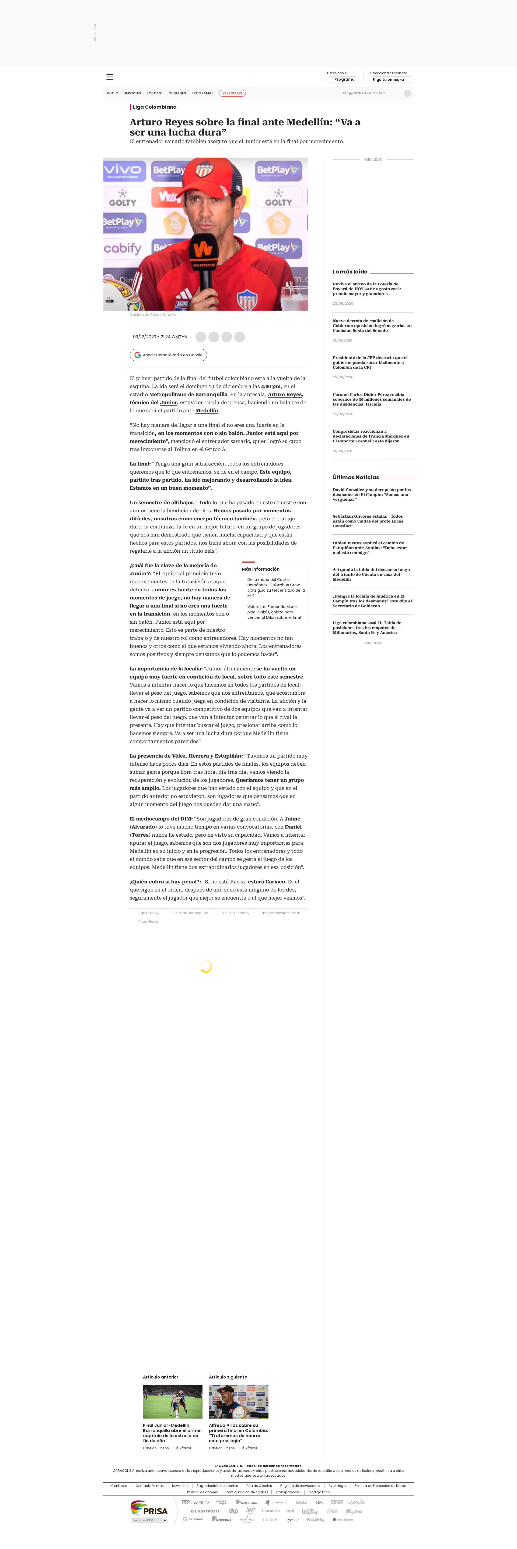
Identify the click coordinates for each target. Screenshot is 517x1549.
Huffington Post (203, 1510)
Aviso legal (338, 1486)
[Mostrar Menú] (109, 76)
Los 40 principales (219, 1502)
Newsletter (396, 93)
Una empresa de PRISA (149, 1507)
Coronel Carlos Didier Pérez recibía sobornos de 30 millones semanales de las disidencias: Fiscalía (372, 399)
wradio (248, 1510)
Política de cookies (202, 1492)
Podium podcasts (245, 1518)
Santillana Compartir (274, 1502)
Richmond (193, 1518)
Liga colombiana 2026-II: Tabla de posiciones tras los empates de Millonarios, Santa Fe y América (367, 628)
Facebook (200, 337)
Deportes (132, 93)
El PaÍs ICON (268, 1518)
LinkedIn (226, 337)
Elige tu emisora (388, 79)
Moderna (220, 1518)
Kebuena (353, 1510)
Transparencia (288, 1492)
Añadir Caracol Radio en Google (172, 355)
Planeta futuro (331, 1510)
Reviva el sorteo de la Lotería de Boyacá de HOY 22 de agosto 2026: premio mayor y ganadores (367, 289)
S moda (291, 1518)
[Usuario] (407, 93)
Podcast (154, 93)
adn (336, 1502)
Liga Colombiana (155, 107)
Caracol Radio (259, 77)
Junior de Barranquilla (190, 913)
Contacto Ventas (149, 1486)
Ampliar (297, 168)
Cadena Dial (289, 1510)
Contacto (119, 1486)
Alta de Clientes (259, 1486)
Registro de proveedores (300, 1486)
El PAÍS (195, 1502)
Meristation (342, 1518)
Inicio (112, 93)
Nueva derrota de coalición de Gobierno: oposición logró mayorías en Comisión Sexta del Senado (372, 326)
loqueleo (315, 1518)
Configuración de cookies (246, 1492)
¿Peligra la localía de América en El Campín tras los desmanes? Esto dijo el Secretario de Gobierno (372, 601)
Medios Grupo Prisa (149, 1520)
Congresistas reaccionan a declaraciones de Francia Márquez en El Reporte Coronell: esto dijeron (371, 436)
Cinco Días (269, 1510)
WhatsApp (239, 337)
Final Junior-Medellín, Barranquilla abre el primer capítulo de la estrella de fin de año (172, 1433)
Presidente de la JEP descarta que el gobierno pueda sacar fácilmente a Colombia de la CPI (370, 363)
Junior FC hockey (235, 913)
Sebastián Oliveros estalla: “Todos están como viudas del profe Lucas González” (368, 521)
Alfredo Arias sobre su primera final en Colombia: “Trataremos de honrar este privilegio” (238, 1433)
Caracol (355, 1502)
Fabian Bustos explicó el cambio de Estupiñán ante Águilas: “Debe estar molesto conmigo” (370, 548)
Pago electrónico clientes (217, 1486)
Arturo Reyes (148, 921)
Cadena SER (299, 1502)
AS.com (318, 1502)
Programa (344, 79)
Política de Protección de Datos (380, 1486)
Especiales (232, 93)
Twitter (213, 337)
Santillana (243, 1502)
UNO (231, 1510)
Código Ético (319, 1492)
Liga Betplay (148, 913)
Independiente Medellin (281, 913)
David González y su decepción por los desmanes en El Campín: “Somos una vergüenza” (372, 495)
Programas (202, 93)
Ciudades (177, 93)
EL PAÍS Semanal (308, 1510)
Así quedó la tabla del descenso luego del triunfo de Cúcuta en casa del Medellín (371, 574)
